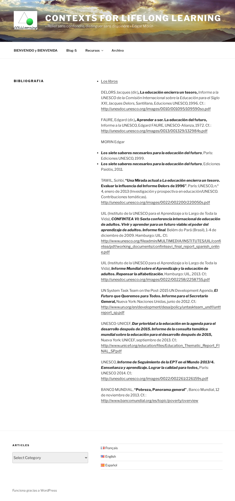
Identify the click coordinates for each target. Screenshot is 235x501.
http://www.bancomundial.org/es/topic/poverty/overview (149, 400)
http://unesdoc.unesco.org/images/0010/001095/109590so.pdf (156, 109)
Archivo (118, 50)
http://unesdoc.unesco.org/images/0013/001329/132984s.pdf (154, 131)
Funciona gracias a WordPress (34, 490)
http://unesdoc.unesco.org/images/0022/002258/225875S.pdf (155, 279)
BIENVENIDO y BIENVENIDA (36, 50)
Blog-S (71, 50)
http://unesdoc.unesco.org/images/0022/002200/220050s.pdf (155, 202)
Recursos (92, 50)
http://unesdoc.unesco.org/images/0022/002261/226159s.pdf (154, 378)
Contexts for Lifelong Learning (133, 18)
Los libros (109, 81)
